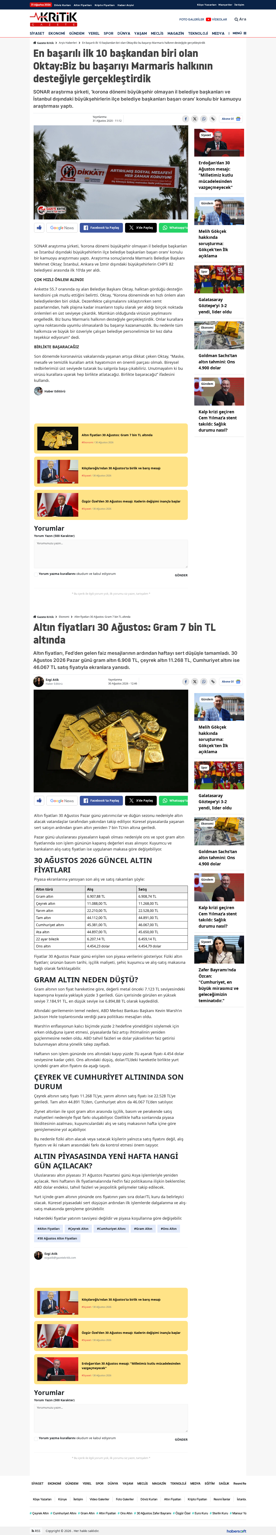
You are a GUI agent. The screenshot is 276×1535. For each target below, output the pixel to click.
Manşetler (225, 4)
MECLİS (157, 33)
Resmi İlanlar (222, 1499)
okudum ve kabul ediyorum (77, 574)
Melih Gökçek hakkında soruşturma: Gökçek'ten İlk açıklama (213, 244)
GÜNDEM (76, 33)
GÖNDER (181, 575)
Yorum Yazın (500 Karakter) (54, 536)
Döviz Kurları (62, 5)
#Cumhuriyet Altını (111, 1229)
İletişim (239, 4)
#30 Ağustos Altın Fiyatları (57, 1238)
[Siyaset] (219, 142)
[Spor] (219, 279)
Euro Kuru (200, 1513)
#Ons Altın (169, 1229)
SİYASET (37, 33)
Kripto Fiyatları (104, 5)
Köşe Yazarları (206, 4)
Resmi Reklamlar (245, 1483)
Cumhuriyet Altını (63, 1513)
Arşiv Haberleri (68, 43)
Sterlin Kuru (219, 1513)
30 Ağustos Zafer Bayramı (152, 1513)
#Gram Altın (143, 1229)
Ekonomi (64, 617)
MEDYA (218, 33)
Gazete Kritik (45, 43)
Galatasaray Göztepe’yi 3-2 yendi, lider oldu (215, 306)
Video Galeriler (99, 1499)
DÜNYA (124, 33)
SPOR (108, 33)
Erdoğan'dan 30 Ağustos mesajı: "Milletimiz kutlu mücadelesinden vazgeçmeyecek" (216, 175)
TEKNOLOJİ (198, 33)
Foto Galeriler (125, 1499)
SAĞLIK (224, 1483)
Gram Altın (86, 1513)
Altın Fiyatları (83, 5)
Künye (62, 1499)
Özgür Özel (181, 1513)
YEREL (94, 33)
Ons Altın (125, 1513)
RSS (37, 1531)
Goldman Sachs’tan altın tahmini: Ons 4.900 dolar (218, 362)
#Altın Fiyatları (49, 1229)
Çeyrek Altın (39, 1513)
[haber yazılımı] (236, 1531)
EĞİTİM (210, 1483)
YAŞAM (140, 33)
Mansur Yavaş (240, 1513)
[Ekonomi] (219, 335)
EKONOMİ (57, 33)
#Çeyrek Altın (78, 1229)
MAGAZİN (176, 33)
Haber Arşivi (126, 5)
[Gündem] (219, 210)
